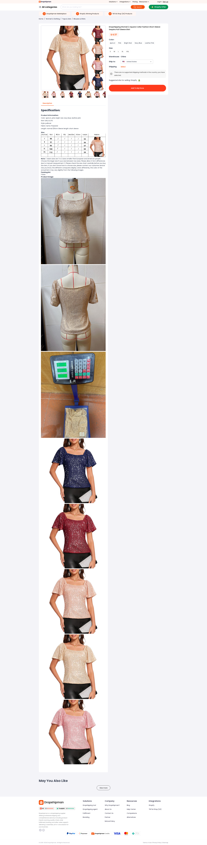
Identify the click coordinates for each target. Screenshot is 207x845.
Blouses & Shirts (79, 19)
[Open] (150, 61)
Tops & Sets (66, 19)
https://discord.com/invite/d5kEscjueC (43, 830)
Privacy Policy (157, 842)
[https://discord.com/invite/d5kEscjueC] (43, 830)
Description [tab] (47, 103)
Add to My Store (137, 88)
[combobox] (133, 61)
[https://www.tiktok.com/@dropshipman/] (40, 830)
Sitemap (165, 842)
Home (41, 19)
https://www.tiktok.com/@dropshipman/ (40, 830)
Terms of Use (147, 842)
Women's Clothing (53, 19)
